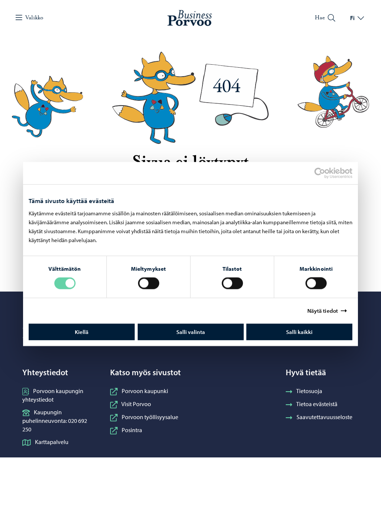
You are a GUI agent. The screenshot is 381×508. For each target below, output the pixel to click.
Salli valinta (190, 331)
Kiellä (82, 331)
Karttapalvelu (51, 442)
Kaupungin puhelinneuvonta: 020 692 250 (54, 420)
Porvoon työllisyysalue (150, 417)
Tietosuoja (309, 391)
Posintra (132, 430)
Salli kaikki (299, 331)
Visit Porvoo (136, 404)
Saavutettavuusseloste (324, 417)
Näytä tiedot (322, 310)
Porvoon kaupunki (145, 391)
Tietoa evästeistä (316, 404)
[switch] (148, 283)
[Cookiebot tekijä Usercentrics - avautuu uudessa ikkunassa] (326, 173)
